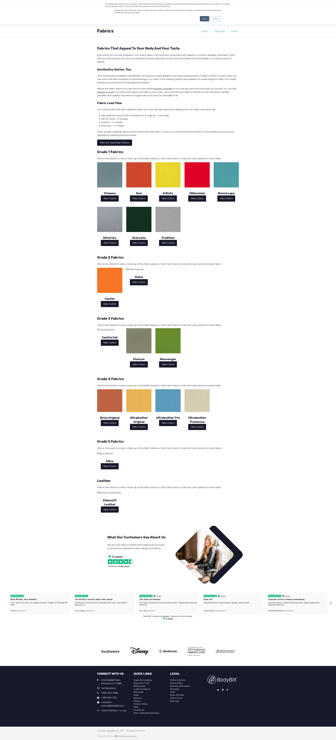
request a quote (105, 92)
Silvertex (109, 238)
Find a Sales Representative (146, 713)
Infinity (168, 193)
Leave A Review (114, 710)
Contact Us (139, 710)
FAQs (136, 707)
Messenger (168, 359)
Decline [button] (216, 19)
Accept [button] (204, 19)
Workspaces (139, 686)
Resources (138, 692)
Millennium (197, 193)
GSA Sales (174, 689)
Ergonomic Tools (141, 683)
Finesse (139, 359)
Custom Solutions (142, 689)
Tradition (168, 238)
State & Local (176, 698)
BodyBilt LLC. (113, 730)
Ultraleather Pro (168, 418)
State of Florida (177, 695)
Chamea (110, 193)
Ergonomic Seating (142, 680)
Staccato (139, 238)
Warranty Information (180, 686)
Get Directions (108, 688)
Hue (139, 193)
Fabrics (137, 701)
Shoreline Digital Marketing (127, 736)
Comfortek (110, 337)
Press (136, 695)
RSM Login (174, 701)
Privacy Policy (176, 683)
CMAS (172, 692)
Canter (110, 299)
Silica (110, 461)
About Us (138, 698)
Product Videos (141, 704)
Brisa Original (109, 418)
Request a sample (163, 88)
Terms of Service (177, 680)
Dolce (139, 277)
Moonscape (226, 193)
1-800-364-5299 (109, 692)
